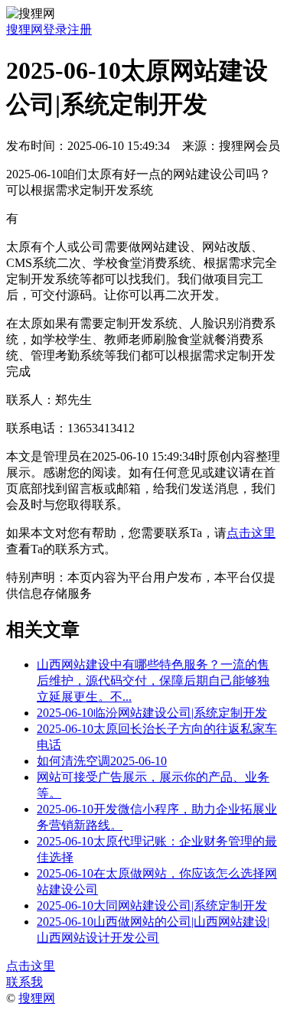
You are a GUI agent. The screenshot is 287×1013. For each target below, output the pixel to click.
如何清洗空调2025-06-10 (102, 760)
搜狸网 (24, 29)
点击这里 (251, 532)
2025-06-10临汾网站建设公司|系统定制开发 (152, 712)
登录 (55, 29)
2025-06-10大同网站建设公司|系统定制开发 (152, 905)
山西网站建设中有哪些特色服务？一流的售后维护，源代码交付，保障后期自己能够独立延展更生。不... (153, 680)
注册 (79, 29)
